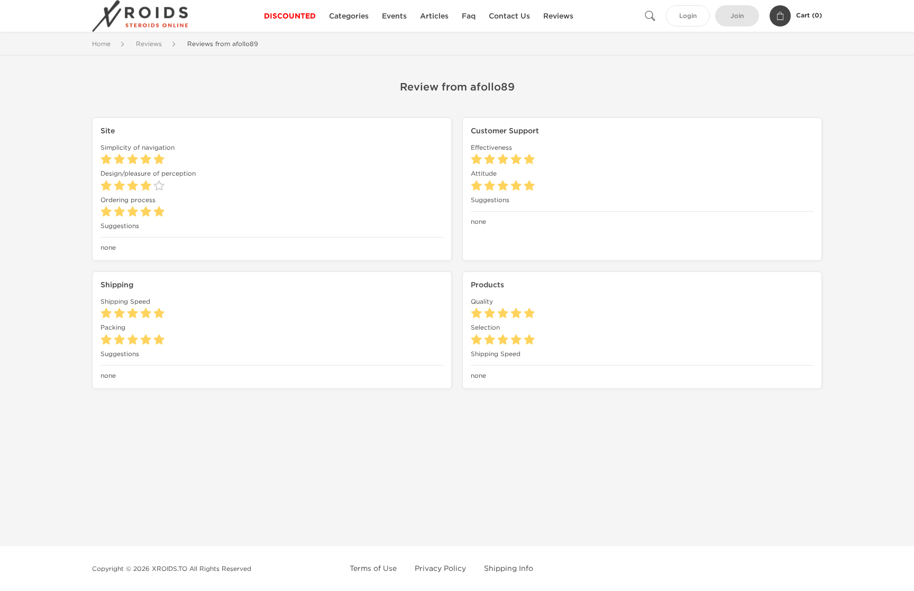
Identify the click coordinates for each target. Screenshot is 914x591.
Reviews (558, 16)
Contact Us (509, 16)
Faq (469, 16)
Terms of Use (373, 568)
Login (688, 16)
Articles (434, 16)
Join (737, 16)
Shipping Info (508, 568)
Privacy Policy (440, 568)
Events (394, 16)
